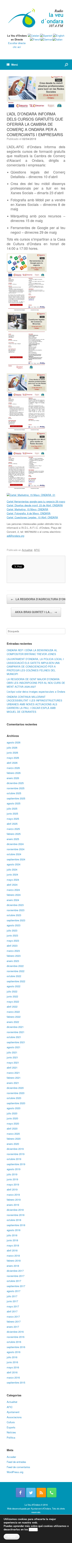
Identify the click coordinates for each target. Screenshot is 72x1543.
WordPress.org (15, 1472)
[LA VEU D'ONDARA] (36, 18)
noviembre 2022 (15, 971)
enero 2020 (13, 1144)
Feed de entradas (16, 1462)
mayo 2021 (13, 1062)
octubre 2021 (14, 1037)
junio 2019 (12, 1179)
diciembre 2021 (15, 1027)
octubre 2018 (14, 1220)
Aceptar (11, 1536)
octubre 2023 (14, 915)
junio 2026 (12, 752)
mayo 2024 (13, 879)
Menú (14, 64)
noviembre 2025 (15, 788)
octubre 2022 (14, 976)
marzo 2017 (13, 1316)
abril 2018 (12, 1250)
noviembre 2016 (15, 1337)
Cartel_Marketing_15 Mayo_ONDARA (27, 509)
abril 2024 (12, 884)
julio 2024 (12, 869)
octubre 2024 (14, 854)
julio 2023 (12, 930)
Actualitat (27, 550)
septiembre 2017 (16, 1286)
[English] (58, 35)
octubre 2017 (14, 1281)
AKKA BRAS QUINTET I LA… (36, 612)
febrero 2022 (14, 1017)
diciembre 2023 (15, 905)
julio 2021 (12, 1052)
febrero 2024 (14, 895)
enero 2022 (13, 1022)
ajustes (33, 1529)
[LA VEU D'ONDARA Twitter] (31, 1492)
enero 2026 (13, 778)
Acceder (11, 1457)
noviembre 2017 (15, 1276)
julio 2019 (12, 1174)
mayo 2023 (13, 940)
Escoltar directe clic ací (17, 45)
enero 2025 (13, 839)
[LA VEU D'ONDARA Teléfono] (51, 1492)
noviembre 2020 (15, 1093)
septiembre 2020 (16, 1103)
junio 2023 (12, 935)
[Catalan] (33, 35)
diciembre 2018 (15, 1210)
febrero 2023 (14, 956)
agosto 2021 (13, 1047)
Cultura (11, 1422)
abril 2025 (12, 823)
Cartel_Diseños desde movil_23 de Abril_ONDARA (35, 505)
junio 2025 (12, 813)
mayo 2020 (13, 1123)
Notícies (11, 1432)
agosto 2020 (13, 1108)
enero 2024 (13, 900)
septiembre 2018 (16, 1225)
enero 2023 (13, 961)
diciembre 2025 (15, 783)
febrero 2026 (14, 773)
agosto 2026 (13, 742)
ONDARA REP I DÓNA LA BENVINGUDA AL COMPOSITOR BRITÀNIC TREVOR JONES (32, 652)
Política (11, 1437)
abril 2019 (12, 1189)
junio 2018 (12, 1240)
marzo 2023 (13, 951)
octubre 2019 (14, 1159)
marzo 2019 (13, 1194)
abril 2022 (12, 1006)
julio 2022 (12, 991)
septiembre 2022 (16, 981)
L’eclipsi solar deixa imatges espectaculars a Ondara (36, 691)
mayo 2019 (13, 1184)
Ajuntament (13, 1412)
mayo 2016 (13, 1367)
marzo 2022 (13, 1012)
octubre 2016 (14, 1342)
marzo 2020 (13, 1133)
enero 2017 (13, 1326)
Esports (11, 1427)
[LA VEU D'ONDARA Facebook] (20, 1492)
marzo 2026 (13, 768)
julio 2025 (12, 808)
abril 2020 (12, 1128)
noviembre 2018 (15, 1215)
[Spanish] (46, 35)
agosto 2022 (13, 986)
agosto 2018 (13, 1230)
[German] (47, 39)
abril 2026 (12, 763)
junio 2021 (12, 1057)
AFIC (37, 550)
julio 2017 (12, 1296)
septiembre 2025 (16, 798)
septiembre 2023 (16, 920)
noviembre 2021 (15, 1032)
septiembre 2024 (16, 859)
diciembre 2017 (15, 1271)
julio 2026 (12, 747)
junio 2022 (12, 996)
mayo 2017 (13, 1306)
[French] (35, 39)
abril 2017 (12, 1311)
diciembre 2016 (15, 1331)
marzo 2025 (13, 829)
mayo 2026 (13, 758)
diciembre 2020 (15, 1088)
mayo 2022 (13, 1001)
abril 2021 (12, 1067)
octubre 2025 (14, 793)
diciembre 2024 (15, 844)
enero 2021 (13, 1083)
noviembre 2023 (15, 910)
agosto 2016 (13, 1352)
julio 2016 (12, 1357)
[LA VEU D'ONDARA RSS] (41, 1492)
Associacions (14, 1417)
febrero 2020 (14, 1138)
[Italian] (57, 39)
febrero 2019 (14, 1199)
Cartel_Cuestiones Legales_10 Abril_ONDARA (32, 517)
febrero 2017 (14, 1321)
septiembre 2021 (16, 1042)
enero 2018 (13, 1266)
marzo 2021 (13, 1072)
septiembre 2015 (16, 1382)
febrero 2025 (14, 834)
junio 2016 (12, 1362)
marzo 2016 (13, 1377)
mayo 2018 (13, 1245)
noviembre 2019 (15, 1154)
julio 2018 (12, 1235)
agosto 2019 (13, 1169)
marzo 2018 (13, 1255)
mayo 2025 (13, 818)
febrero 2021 (14, 1077)
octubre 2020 (14, 1098)
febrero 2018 (14, 1260)
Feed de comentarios (18, 1467)
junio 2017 (12, 1301)
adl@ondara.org (15, 536)
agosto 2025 (13, 803)
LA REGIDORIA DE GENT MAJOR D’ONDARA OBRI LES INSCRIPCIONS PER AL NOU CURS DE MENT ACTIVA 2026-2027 (36, 682)
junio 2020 (12, 1118)
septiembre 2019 (16, 1164)
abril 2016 (12, 1372)
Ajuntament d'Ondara (41, 1508)
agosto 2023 (13, 925)
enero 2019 (13, 1205)
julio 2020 (12, 1113)
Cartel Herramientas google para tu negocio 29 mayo (36, 501)
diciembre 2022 (15, 966)
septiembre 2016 (16, 1347)
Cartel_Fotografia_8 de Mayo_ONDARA (28, 513)
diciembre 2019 (15, 1149)
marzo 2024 (13, 890)
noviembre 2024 (15, 849)
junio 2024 (12, 874)
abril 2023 (12, 945)
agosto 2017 (13, 1291)
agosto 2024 (13, 864)
